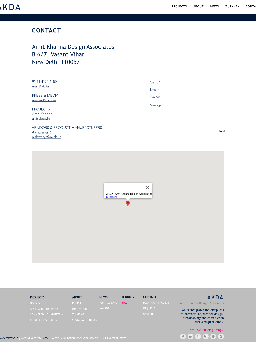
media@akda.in (44, 100)
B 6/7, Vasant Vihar (58, 54)
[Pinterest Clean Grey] (206, 336)
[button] (179, 6)
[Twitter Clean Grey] (190, 336)
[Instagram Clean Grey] (221, 336)
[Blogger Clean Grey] (213, 336)
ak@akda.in (41, 118)
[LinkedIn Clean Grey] (198, 336)
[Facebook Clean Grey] (183, 336)
